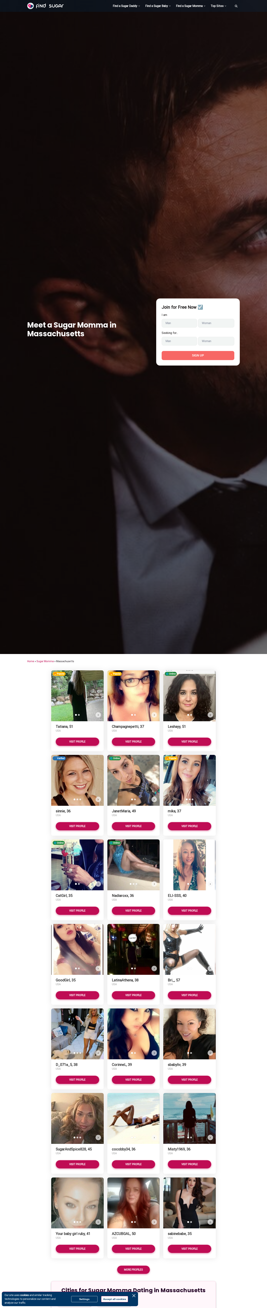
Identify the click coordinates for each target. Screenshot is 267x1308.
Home (30, 661)
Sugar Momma (45, 661)
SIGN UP (198, 355)
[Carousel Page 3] (80, 799)
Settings (84, 1299)
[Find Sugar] (45, 6)
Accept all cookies (114, 1299)
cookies (24, 1295)
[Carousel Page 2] (79, 715)
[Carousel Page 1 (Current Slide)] (76, 715)
